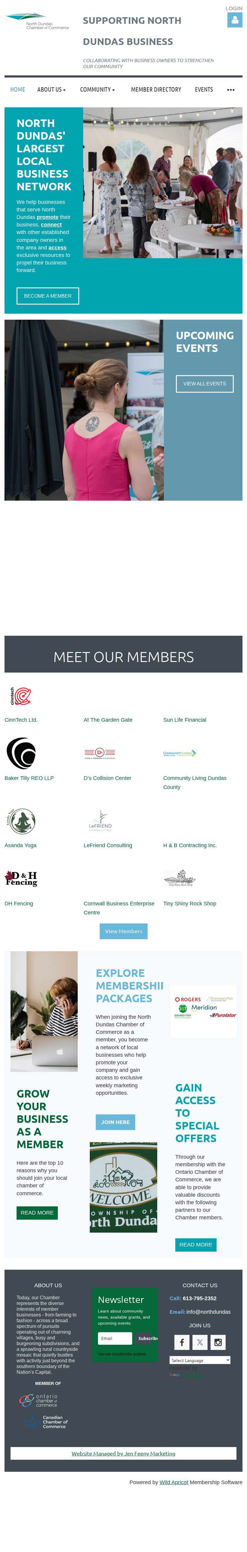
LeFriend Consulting (108, 845)
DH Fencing (19, 904)
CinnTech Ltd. (21, 720)
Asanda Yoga (20, 845)
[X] (200, 1342)
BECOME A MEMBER (48, 296)
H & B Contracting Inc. (190, 845)
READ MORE (37, 1213)
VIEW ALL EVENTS (204, 383)
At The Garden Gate (108, 720)
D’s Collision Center (107, 778)
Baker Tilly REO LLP (29, 778)
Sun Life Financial (184, 720)
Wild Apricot (174, 1482)
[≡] (230, 89)
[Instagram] (218, 1342)
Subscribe (145, 1338)
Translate (192, 1376)
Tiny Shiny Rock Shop (189, 904)
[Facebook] (181, 1342)
